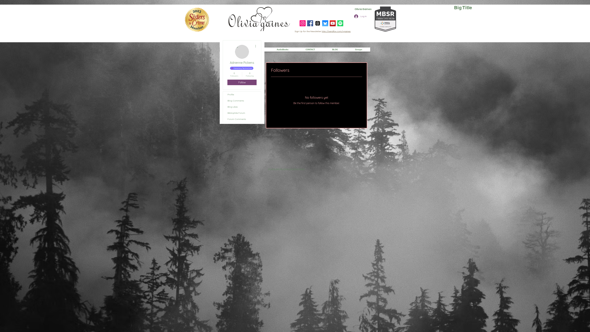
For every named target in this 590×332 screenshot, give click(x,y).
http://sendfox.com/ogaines (336, 31)
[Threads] (318, 23)
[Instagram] (303, 23)
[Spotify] (340, 23)
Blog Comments (236, 100)
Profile (231, 94)
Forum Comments (237, 119)
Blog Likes (233, 106)
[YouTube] (333, 23)
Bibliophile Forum (236, 113)
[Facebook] (310, 23)
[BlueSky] (325, 23)
